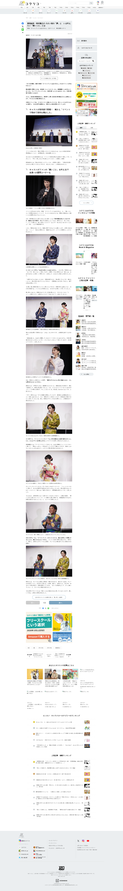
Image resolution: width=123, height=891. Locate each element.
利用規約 (86, 845)
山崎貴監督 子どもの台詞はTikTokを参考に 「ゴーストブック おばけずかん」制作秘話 (38, 655)
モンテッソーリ (87, 75)
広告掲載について (81, 847)
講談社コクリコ (79, 298)
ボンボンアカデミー (53, 840)
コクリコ (86, 310)
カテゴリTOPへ (49, 655)
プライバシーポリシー (90, 847)
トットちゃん (87, 70)
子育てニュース (83, 73)
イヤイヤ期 (91, 73)
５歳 (28, 647)
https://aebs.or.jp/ (61, 876)
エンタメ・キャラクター (38, 17)
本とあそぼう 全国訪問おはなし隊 (56, 848)
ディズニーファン (53, 843)
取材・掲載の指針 (93, 849)
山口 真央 (38, 35)
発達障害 (84, 68)
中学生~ (94, 7)
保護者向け (100, 7)
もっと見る (86, 203)
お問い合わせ (80, 845)
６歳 (34, 647)
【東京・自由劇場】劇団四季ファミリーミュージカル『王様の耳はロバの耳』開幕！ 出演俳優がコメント (59, 655)
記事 (30, 17)
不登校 (90, 68)
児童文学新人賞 (87, 78)
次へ (60, 602)
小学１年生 (40, 647)
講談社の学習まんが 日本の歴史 (56, 845)
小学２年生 (49, 647)
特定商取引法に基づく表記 (82, 849)
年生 (61, 7)
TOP (27, 17)
